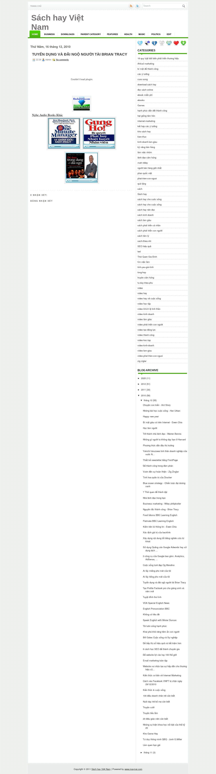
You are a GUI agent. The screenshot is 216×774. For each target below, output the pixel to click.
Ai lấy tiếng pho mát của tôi (156, 576)
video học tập (144, 303)
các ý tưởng (143, 74)
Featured (112, 34)
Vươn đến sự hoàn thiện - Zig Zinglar (161, 471)
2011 (143, 389)
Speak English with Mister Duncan (160, 620)
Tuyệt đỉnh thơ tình (152, 597)
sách (140, 188)
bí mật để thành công (148, 68)
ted (139, 251)
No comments (62, 60)
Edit (169, 34)
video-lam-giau (145, 350)
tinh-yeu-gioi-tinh (146, 267)
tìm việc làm (144, 261)
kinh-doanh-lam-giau (147, 141)
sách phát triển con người (150, 230)
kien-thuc (142, 136)
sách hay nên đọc (146, 209)
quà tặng (142, 183)
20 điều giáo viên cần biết (155, 718)
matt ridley (143, 162)
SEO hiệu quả (144, 246)
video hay (142, 293)
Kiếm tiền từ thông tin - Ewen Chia (160, 526)
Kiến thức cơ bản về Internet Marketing (162, 675)
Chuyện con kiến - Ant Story (157, 405)
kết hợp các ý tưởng (147, 126)
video (140, 288)
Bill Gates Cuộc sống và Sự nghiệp (160, 637)
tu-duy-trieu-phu (145, 282)
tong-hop (142, 272)
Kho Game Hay (150, 733)
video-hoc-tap (144, 340)
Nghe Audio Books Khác (47, 115)
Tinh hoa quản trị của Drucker (157, 477)
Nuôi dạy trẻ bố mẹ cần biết (156, 701)
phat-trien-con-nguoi (147, 178)
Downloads (67, 34)
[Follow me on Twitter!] (138, 7)
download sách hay (147, 84)
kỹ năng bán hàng (146, 147)
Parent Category (91, 34)
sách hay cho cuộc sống (149, 204)
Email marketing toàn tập (155, 660)
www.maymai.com (133, 769)
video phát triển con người (150, 324)
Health (128, 34)
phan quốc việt (145, 173)
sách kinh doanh (146, 214)
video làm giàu (145, 319)
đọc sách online (145, 89)
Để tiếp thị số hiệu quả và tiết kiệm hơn (162, 643)
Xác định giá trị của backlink (157, 532)
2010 (143, 395)
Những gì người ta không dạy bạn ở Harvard (164, 439)
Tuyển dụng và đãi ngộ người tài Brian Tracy (79, 54)
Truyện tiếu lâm (150, 713)
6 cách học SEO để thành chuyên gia (161, 649)
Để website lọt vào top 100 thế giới (160, 654)
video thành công (146, 334)
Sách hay (142, 194)
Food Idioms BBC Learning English (160, 515)
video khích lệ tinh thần (149, 308)
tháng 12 (148, 400)
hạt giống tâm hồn (146, 115)
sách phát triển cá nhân (149, 225)
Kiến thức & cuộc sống (154, 690)
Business (49, 34)
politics (155, 34)
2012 (143, 383)
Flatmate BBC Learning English (158, 521)
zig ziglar (142, 361)
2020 (143, 378)
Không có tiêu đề (151, 614)
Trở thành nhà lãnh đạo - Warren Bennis (162, 433)
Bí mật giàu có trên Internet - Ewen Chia (162, 422)
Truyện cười (148, 707)
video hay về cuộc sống (149, 298)
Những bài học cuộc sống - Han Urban (161, 410)
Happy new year (151, 416)
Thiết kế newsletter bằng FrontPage (160, 460)
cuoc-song (143, 79)
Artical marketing (146, 63)
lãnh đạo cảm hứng (147, 157)
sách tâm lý (143, 235)
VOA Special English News (156, 602)
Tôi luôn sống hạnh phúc (155, 626)
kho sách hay (144, 131)
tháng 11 (148, 752)
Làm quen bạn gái (151, 745)
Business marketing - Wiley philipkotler (162, 503)
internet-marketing (146, 121)
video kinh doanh (146, 314)
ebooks (141, 100)
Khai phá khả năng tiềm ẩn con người (161, 631)
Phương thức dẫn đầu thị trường (158, 445)
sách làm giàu (144, 220)
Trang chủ (35, 6)
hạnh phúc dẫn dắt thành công (152, 110)
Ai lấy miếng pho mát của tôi (157, 570)
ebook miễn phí (145, 94)
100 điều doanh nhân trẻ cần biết (159, 695)
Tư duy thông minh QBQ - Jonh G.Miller (162, 739)
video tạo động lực (147, 329)
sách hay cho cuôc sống (149, 199)
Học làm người (150, 428)
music (142, 34)
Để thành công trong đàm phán (158, 465)
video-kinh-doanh (146, 345)
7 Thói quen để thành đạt (155, 492)
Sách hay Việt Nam (101, 769)
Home (35, 34)
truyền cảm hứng (146, 277)
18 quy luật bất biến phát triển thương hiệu (158, 58)
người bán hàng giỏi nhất (149, 168)
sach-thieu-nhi (144, 241)
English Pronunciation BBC (156, 608)
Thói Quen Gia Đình (147, 256)
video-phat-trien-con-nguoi (150, 355)
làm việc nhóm (145, 152)
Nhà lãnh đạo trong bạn (154, 497)
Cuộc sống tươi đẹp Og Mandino (158, 565)
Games (141, 105)
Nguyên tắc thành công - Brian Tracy (161, 509)
